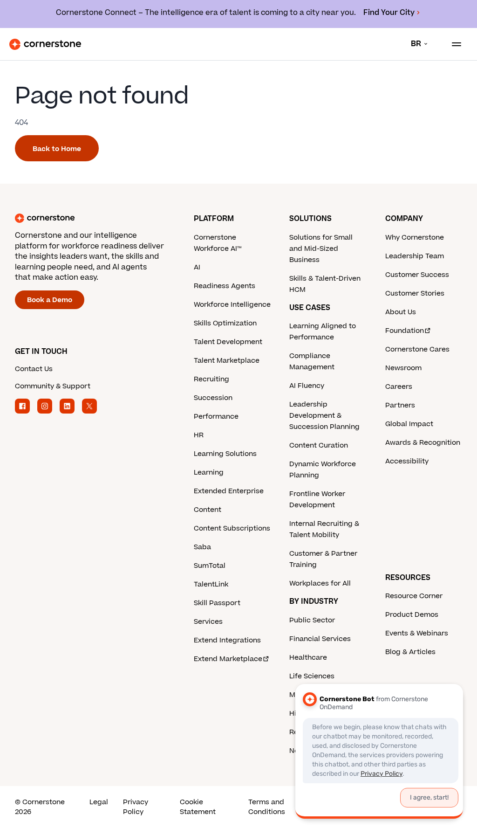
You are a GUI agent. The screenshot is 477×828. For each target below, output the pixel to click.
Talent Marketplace (226, 361)
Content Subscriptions (232, 528)
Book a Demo (49, 300)
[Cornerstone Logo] (45, 44)
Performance (216, 416)
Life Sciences (311, 676)
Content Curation (318, 445)
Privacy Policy (135, 807)
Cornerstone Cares (417, 349)
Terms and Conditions (266, 807)
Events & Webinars (416, 633)
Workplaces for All (320, 583)
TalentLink (211, 584)
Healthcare (308, 657)
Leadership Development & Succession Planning (324, 416)
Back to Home (57, 149)
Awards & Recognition (422, 443)
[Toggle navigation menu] (452, 44)
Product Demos (411, 615)
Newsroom (403, 368)
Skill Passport (217, 603)
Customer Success (417, 275)
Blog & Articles (410, 652)
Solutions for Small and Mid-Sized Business (321, 249)
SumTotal (209, 566)
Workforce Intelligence (232, 305)
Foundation (404, 331)
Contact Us (34, 369)
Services (208, 622)
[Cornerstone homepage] (104, 218)
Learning (209, 472)
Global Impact (409, 424)
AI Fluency (306, 386)
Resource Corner (414, 596)
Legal (98, 802)
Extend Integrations (227, 640)
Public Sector (312, 620)
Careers (398, 387)
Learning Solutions (225, 454)
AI (197, 267)
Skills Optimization (225, 323)
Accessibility (407, 461)
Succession (213, 398)
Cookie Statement (198, 807)
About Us (400, 312)
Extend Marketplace (228, 659)
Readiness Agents (224, 286)
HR (199, 435)
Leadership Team (414, 256)
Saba (202, 547)
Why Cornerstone (414, 237)
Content (207, 510)
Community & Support (52, 386)
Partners (400, 405)
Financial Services (320, 639)
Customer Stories (414, 293)
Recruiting (211, 379)
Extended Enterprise (229, 491)
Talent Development (228, 342)
